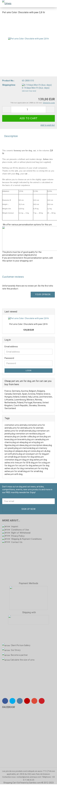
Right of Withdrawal (20, 532)
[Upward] (49, 794)
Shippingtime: (9, 85)
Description (11, 136)
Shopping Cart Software (14, 782)
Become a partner (19, 655)
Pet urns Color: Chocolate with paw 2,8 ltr (28, 324)
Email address (11, 346)
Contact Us (16, 542)
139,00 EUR (28, 330)
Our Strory (15, 650)
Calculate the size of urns (22, 660)
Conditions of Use (20, 529)
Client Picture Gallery (20, 645)
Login (28, 371)
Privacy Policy (17, 536)
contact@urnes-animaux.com (29, 777)
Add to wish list (47, 125)
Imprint (14, 526)
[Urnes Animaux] (6, 3)
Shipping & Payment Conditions (26, 539)
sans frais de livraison (40, 774)
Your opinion (42, 294)
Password (9, 358)
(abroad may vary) (29, 91)
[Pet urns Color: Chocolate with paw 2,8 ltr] (28, 38)
